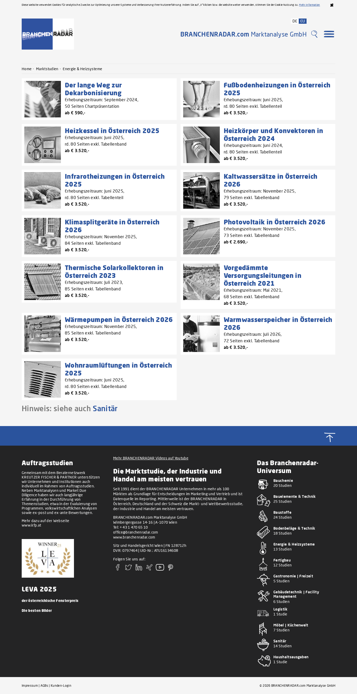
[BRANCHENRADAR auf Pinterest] (170, 569)
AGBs (44, 685)
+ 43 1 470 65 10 (134, 527)
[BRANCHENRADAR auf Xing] (149, 569)
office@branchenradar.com (135, 532)
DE (294, 21)
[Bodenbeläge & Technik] (296, 539)
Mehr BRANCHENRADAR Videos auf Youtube (150, 458)
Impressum (30, 685)
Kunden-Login (61, 685)
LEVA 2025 (39, 589)
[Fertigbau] (296, 571)
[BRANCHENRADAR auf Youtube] (160, 569)
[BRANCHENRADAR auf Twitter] (128, 569)
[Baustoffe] (296, 523)
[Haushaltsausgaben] (296, 668)
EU (302, 21)
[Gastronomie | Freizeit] (296, 587)
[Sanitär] (296, 652)
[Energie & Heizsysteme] (296, 555)
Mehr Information (309, 4)
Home (27, 69)
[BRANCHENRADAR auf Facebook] (118, 569)
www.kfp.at (31, 525)
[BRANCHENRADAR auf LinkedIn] (139, 569)
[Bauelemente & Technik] (296, 507)
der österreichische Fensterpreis (50, 600)
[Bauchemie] (296, 491)
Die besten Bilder (37, 610)
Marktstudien (47, 69)
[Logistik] (296, 620)
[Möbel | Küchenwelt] (296, 636)
